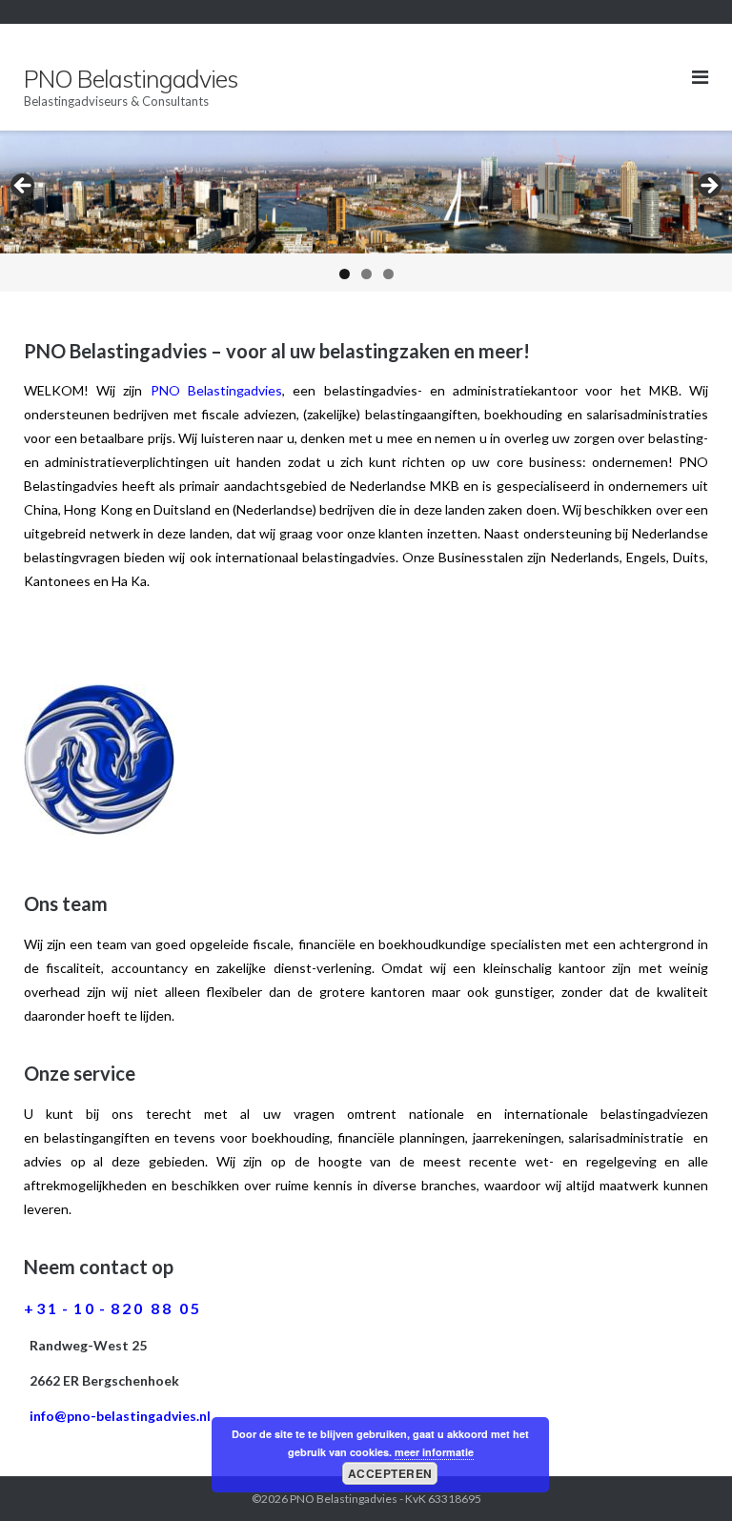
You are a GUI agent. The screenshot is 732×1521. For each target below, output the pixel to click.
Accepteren (390, 1473)
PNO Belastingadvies (343, 1498)
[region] (366, 211)
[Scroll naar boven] (684, 1475)
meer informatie (434, 1452)
